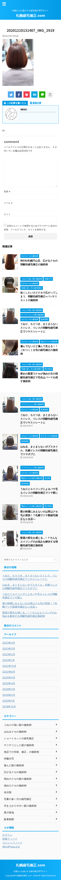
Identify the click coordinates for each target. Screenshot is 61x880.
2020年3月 (8, 689)
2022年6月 (8, 671)
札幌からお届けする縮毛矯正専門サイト (30, 871)
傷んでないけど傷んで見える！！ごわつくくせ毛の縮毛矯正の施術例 (39, 350)
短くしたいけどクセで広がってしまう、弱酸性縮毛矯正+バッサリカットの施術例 (39, 296)
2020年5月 (8, 677)
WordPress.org (11, 846)
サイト (7, 214)
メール (8, 203)
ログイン (7, 834)
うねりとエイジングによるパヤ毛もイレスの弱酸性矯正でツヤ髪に (29, 595)
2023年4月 (8, 642)
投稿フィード (9, 838)
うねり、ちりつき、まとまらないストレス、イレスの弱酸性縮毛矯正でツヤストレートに (39, 327)
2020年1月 (8, 700)
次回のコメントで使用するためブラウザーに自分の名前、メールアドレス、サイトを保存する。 (30, 227)
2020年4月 (8, 683)
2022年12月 (9, 666)
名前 (7, 191)
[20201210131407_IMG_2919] (34, 94)
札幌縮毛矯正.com (30, 15)
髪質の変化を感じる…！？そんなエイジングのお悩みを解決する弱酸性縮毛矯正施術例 (39, 541)
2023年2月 (8, 654)
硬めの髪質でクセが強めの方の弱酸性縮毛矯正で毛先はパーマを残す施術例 (39, 377)
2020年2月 (8, 695)
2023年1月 (8, 660)
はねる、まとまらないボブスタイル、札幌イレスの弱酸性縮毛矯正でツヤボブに (39, 450)
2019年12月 (9, 706)
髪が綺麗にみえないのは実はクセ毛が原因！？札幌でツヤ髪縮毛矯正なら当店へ (39, 515)
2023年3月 (8, 648)
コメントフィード (12, 842)
